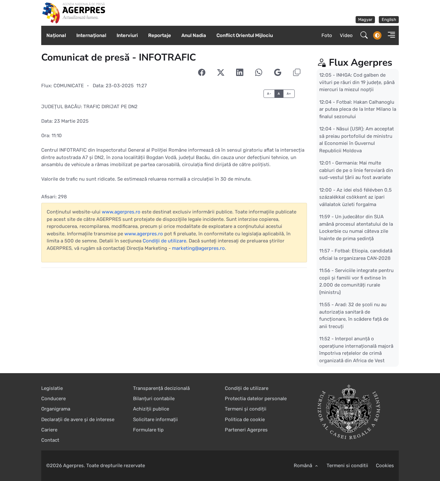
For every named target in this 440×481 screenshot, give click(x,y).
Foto (326, 35)
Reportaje (159, 35)
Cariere (49, 430)
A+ (289, 93)
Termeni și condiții (245, 409)
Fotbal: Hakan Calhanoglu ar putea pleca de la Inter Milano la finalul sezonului (357, 109)
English (389, 19)
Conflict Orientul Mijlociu (244, 35)
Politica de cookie (245, 419)
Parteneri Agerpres (246, 430)
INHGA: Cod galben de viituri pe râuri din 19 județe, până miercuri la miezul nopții (357, 82)
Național (56, 35)
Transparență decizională (161, 388)
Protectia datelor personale (256, 398)
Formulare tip (148, 430)
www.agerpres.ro (121, 212)
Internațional (91, 35)
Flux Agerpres (360, 62)
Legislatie (52, 388)
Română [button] (303, 465)
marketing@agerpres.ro (198, 248)
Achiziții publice (151, 409)
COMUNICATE (68, 86)
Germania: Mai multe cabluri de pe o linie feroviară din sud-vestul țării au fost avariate (356, 170)
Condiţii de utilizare (164, 241)
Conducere (53, 398)
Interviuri (127, 35)
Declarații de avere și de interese (77, 419)
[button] (389, 35)
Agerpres (73, 465)
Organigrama (55, 409)
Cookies (385, 465)
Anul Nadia (193, 35)
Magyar (365, 19)
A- (269, 93)
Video (346, 35)
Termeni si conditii (347, 465)
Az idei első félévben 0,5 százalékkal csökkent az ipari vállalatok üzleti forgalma (355, 197)
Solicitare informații (155, 419)
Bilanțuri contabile (154, 398)
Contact (50, 440)
